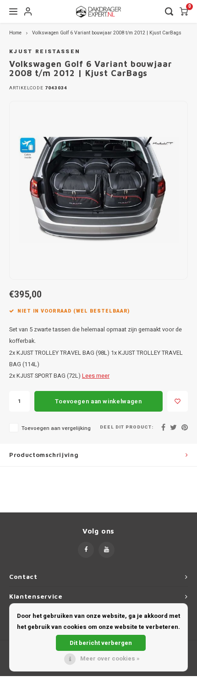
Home (15, 32)
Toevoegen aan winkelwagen (98, 401)
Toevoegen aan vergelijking (56, 428)
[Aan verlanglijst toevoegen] (177, 401)
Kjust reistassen (44, 51)
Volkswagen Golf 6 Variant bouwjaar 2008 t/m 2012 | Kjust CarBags (106, 32)
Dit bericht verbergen (101, 642)
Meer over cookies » (110, 658)
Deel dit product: (126, 427)
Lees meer (95, 376)
